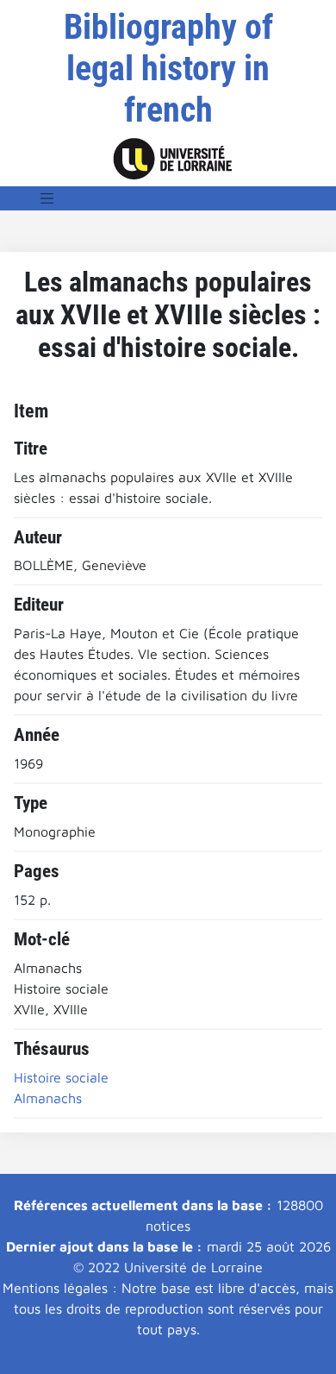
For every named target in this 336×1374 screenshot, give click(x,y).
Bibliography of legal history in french (168, 68)
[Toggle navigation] (47, 198)
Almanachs (48, 1098)
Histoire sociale (61, 1077)
